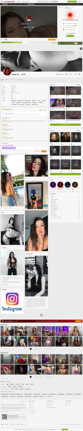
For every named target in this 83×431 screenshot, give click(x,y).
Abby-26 (2, 381)
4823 (52, 144)
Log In (80, 1)
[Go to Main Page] (9, 1)
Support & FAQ (67, 403)
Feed (25, 4)
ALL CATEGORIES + (49, 396)
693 (62, 144)
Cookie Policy (52, 429)
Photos (21, 4)
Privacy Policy (31, 403)
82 (72, 171)
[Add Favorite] (2, 39)
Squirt (34, 100)
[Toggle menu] (2, 1)
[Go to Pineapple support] (18, 424)
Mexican (41, 102)
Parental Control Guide (32, 411)
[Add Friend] (75, 74)
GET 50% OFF (78, 321)
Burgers (19, 102)
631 (73, 144)
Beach (44, 100)
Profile (10, 4)
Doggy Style (21, 100)
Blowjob (14, 100)
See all (78, 84)
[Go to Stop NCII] (23, 424)
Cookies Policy (31, 409)
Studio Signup (49, 405)
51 (62, 171)
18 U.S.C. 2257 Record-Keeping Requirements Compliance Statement (71, 424)
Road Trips (22, 104)
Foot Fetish (28, 100)
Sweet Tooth (35, 104)
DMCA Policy (31, 407)
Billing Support (67, 405)
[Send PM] (79, 74)
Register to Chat (70, 35)
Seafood (28, 104)
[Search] (50, 1)
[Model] (81, 49)
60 (51, 171)
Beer (14, 102)
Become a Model (49, 403)
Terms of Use (31, 405)
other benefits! (72, 33)
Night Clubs (15, 104)
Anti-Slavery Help (31, 413)
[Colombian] (7, 384)
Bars (39, 100)
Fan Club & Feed (20, 79)
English (23, 401)
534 (52, 109)
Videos (15, 4)
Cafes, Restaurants (27, 102)
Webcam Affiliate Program (51, 407)
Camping (35, 102)
